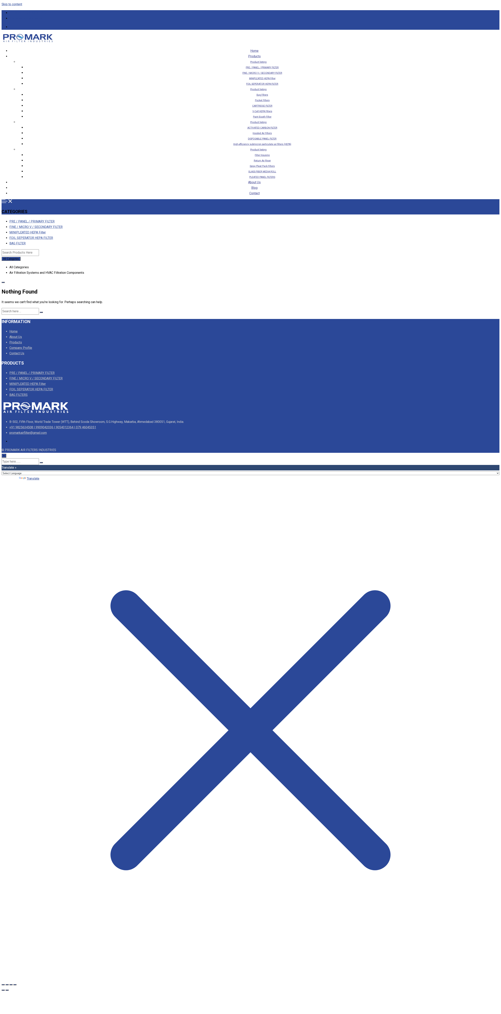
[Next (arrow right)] (7, 990)
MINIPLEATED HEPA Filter (262, 78)
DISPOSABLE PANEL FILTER (262, 138)
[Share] (11, 984)
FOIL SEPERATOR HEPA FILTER (262, 84)
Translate (33, 478)
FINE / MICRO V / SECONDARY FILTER (262, 73)
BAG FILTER (17, 243)
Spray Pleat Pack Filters (262, 166)
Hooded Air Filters (262, 133)
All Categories (11, 258)
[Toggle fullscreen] (7, 984)
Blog (254, 188)
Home (254, 51)
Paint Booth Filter (262, 116)
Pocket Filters (262, 100)
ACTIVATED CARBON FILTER (262, 127)
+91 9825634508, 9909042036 (28, 12)
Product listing (258, 61)
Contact (254, 193)
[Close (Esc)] (14, 984)
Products (254, 56)
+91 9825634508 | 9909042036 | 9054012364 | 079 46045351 (52, 427)
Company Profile (20, 348)
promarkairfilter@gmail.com (26, 18)
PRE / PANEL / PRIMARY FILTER (262, 67)
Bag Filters (262, 95)
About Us (254, 182)
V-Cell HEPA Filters (262, 111)
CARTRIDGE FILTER (262, 105)
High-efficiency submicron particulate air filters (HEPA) (262, 144)
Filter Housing (262, 155)
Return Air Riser (262, 160)
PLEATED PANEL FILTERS (262, 177)
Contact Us (16, 353)
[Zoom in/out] (3, 984)
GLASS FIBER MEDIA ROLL (262, 171)
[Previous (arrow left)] (3, 990)
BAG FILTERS (18, 395)
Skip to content (12, 4)
